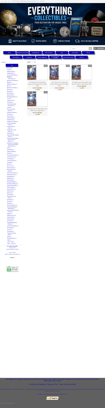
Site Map (42, 1)
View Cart (101, 48)
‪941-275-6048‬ (16, 1)
